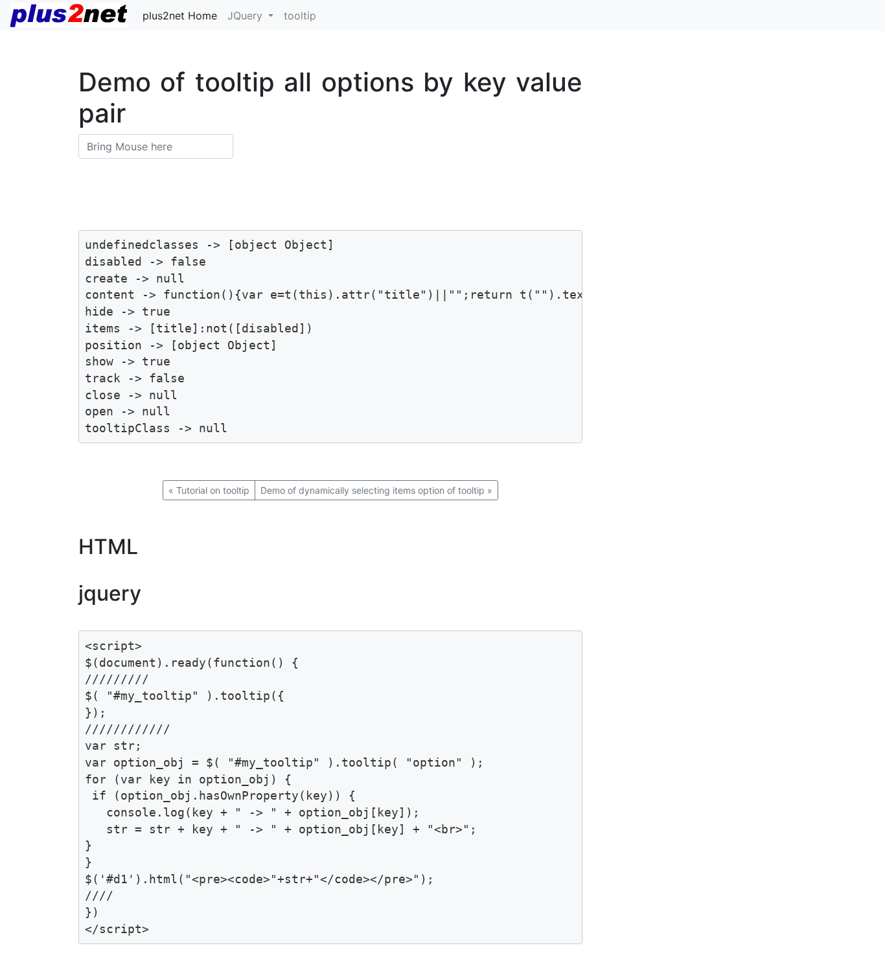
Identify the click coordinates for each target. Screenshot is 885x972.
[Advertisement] (742, 157)
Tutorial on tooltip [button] (208, 490)
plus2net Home (180, 15)
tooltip (300, 15)
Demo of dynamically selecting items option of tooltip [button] (376, 490)
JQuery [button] (246, 15)
